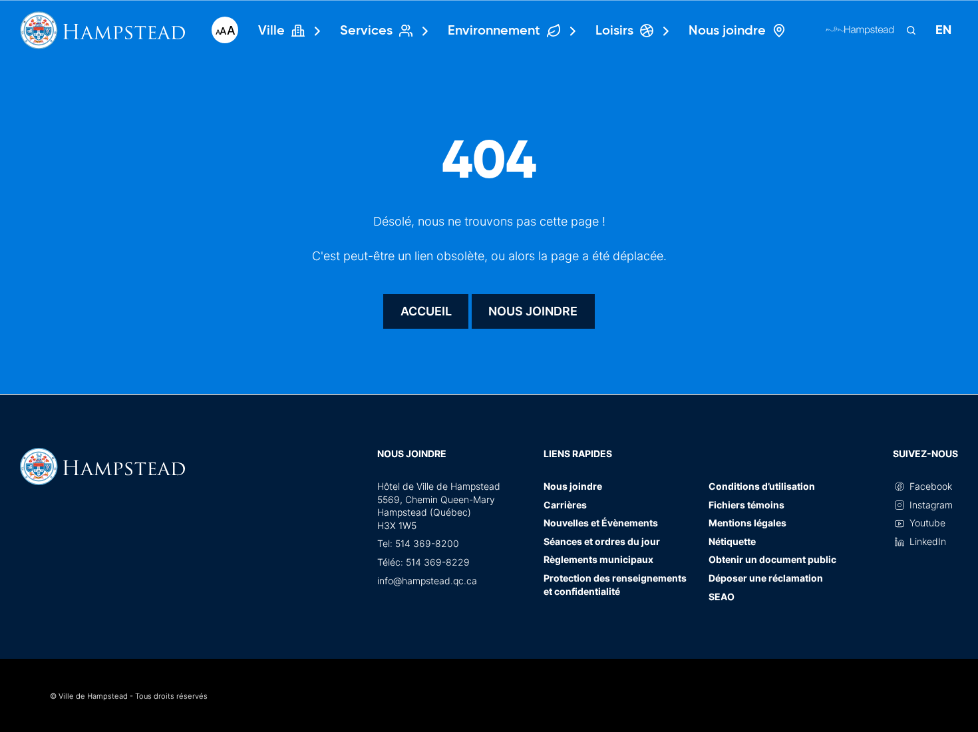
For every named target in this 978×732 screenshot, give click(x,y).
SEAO (721, 596)
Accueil (426, 311)
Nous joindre (532, 311)
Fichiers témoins (746, 504)
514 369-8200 (427, 543)
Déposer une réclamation (766, 578)
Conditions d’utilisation (762, 486)
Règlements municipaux (598, 559)
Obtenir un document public (772, 559)
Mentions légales (747, 522)
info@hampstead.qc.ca (427, 580)
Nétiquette (732, 541)
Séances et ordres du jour (602, 541)
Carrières (565, 504)
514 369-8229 (438, 562)
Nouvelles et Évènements (601, 522)
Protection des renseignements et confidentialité (615, 584)
